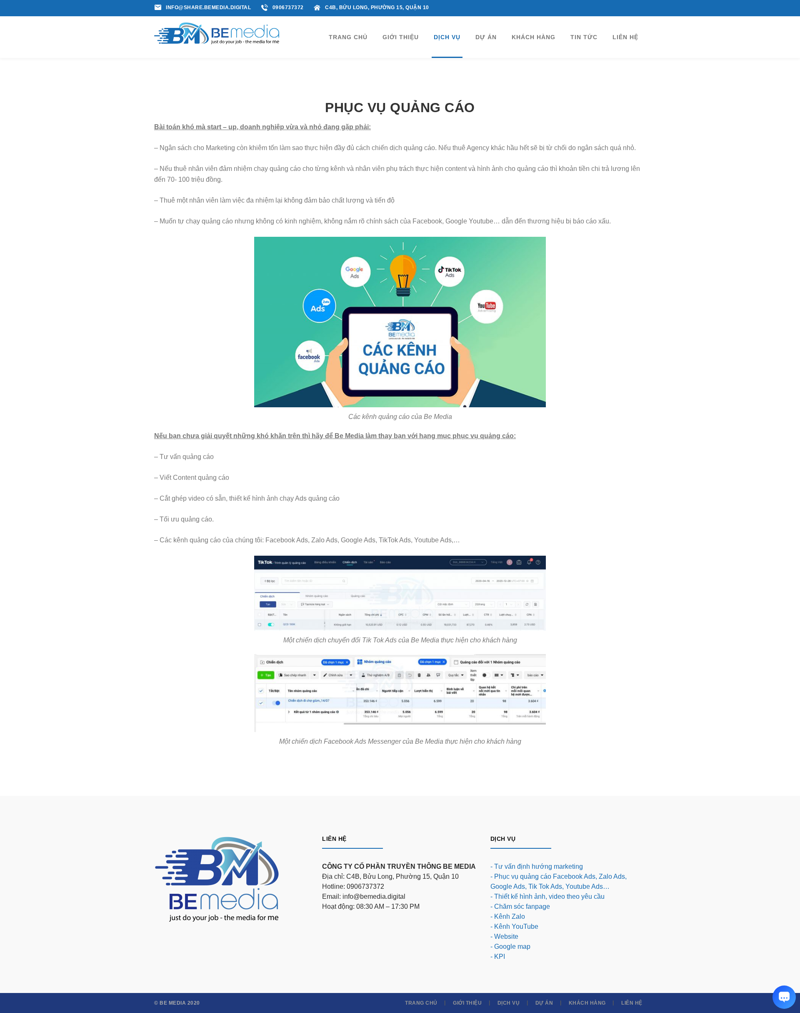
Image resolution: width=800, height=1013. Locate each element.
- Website (504, 936)
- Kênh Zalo (507, 916)
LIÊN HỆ (631, 1003)
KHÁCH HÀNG (587, 1003)
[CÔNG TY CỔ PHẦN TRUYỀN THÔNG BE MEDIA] (216, 32)
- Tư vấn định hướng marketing (536, 866)
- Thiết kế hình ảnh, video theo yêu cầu (547, 896)
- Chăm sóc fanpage (520, 906)
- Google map (510, 946)
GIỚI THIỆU (467, 1003)
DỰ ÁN (544, 1003)
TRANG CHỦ (421, 1003)
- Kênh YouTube (514, 926)
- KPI (497, 956)
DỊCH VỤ (509, 1003)
